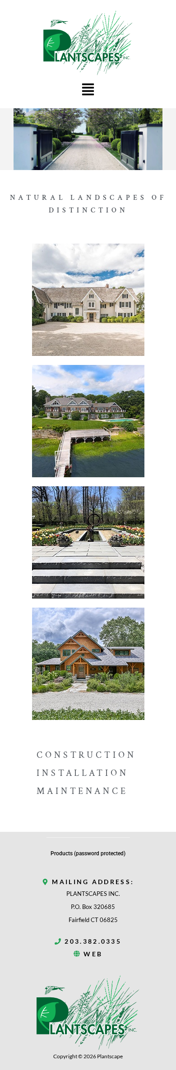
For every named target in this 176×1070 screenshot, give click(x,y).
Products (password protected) (88, 853)
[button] (88, 91)
